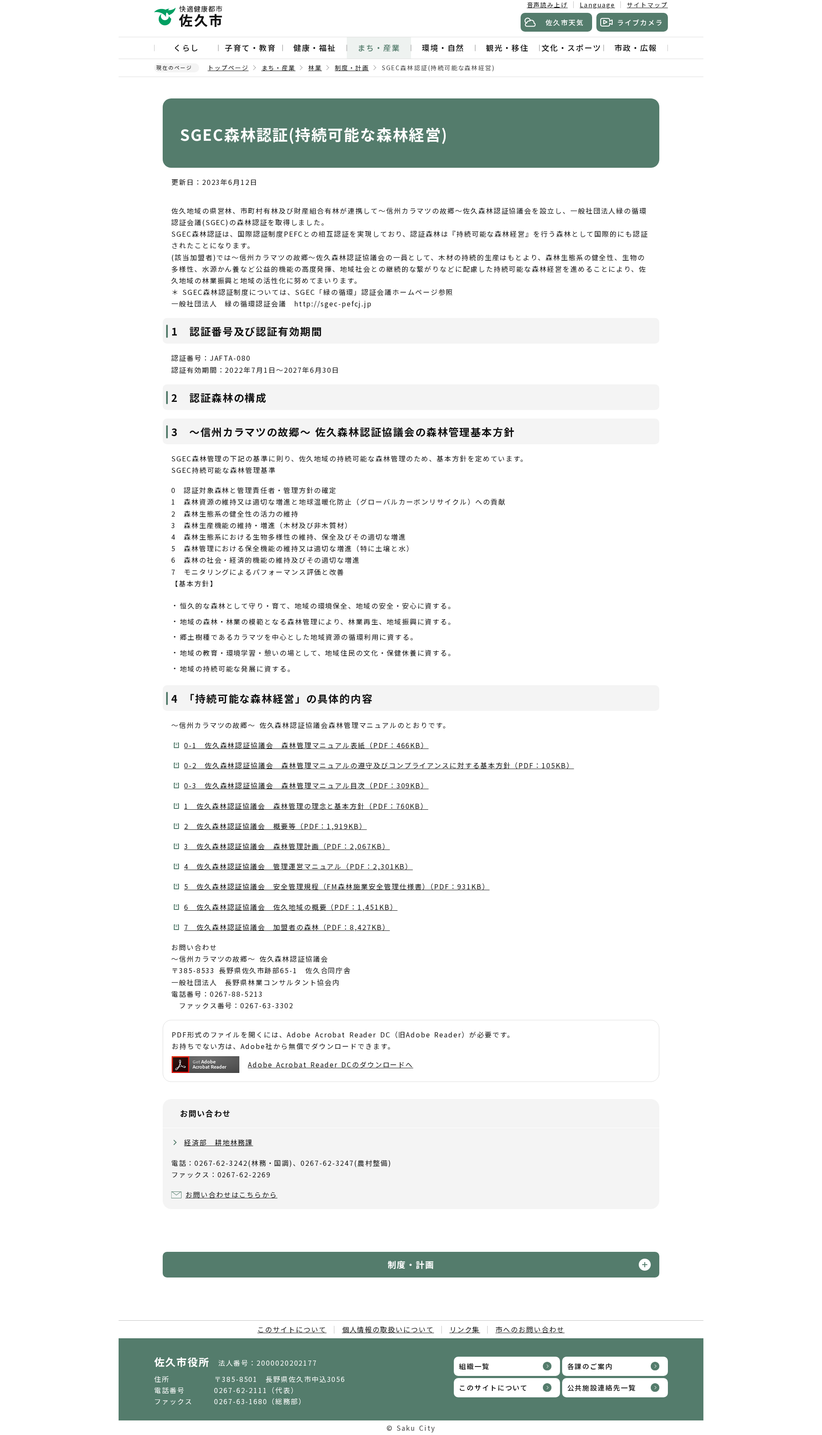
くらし (186, 47)
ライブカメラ (640, 22)
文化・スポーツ (571, 47)
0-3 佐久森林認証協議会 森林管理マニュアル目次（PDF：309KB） (306, 785)
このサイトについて (291, 1329)
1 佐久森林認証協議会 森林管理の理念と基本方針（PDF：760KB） (306, 806)
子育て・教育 (250, 47)
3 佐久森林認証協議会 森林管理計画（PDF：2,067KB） (287, 846)
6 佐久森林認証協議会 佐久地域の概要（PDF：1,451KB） (290, 907)
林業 (315, 67)
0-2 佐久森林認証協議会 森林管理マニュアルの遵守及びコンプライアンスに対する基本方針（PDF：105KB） (379, 765)
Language (597, 4)
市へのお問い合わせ (529, 1329)
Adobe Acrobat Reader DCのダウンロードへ (330, 1064)
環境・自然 (443, 47)
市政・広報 (635, 47)
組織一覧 (474, 1366)
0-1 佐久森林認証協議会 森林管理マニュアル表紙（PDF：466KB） (306, 745)
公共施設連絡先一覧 (601, 1387)
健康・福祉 (314, 47)
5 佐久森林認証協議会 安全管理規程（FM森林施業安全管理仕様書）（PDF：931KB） (336, 886)
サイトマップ (647, 4)
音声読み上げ (547, 4)
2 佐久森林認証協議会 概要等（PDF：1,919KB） (275, 826)
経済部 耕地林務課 (218, 1142)
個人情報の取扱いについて (388, 1329)
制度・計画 (352, 67)
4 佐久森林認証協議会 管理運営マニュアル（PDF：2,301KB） (298, 866)
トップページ (228, 67)
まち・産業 (378, 47)
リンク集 (465, 1329)
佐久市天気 (564, 22)
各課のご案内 (590, 1366)
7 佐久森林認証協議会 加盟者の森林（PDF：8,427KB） (287, 927)
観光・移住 (507, 47)
